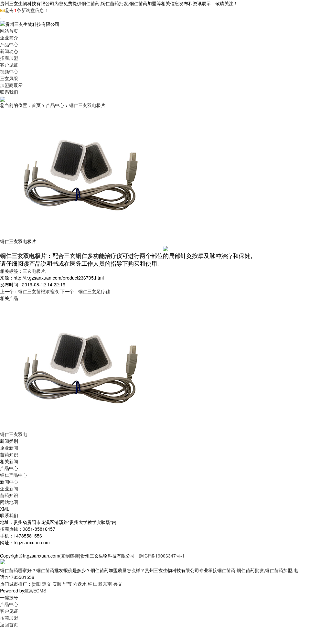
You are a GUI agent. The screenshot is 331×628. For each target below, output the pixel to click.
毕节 (67, 583)
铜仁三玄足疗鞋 (94, 291)
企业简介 (9, 37)
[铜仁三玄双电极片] (81, 365)
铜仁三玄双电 (13, 434)
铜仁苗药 (90, 3)
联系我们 (9, 92)
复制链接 (70, 555)
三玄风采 (9, 78)
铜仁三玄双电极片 (87, 105)
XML (4, 509)
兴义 (117, 583)
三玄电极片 (34, 271)
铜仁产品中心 (13, 475)
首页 (36, 105)
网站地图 (9, 502)
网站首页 (9, 30)
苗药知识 (9, 454)
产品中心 (9, 44)
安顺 (56, 583)
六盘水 (80, 583)
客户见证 (9, 64)
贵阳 (36, 583)
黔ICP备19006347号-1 (162, 555)
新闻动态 (9, 51)
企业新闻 (9, 447)
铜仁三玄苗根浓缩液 (38, 291)
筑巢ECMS (35, 590)
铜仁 (92, 583)
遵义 (46, 583)
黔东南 (105, 583)
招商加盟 (9, 58)
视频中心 (9, 71)
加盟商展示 (11, 85)
